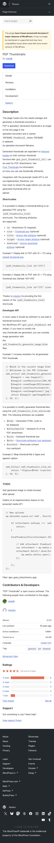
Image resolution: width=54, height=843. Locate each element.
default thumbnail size (13, 257)
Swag (32, 773)
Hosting (6, 746)
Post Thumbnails (11, 167)
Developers (8, 768)
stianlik (9, 58)
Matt (6, 786)
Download (9, 66)
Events (31, 763)
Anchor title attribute (26, 235)
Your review (8, 700)
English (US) (46, 643)
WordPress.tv (10, 773)
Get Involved (34, 759)
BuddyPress (10, 795)
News (5, 741)
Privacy (6, 750)
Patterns (32, 750)
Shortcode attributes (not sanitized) (33, 440)
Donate (33, 768)
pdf (39, 649)
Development (11, 96)
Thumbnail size (22, 231)
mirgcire (17, 296)
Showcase (33, 736)
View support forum (12, 720)
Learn (5, 759)
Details (8, 75)
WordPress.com (11, 781)
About (5, 736)
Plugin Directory (10, 12)
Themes (32, 741)
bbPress (8, 790)
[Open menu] (50, 4)
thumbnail (46, 649)
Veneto (12, 807)
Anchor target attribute (29, 239)
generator (32, 649)
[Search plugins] (30, 21)
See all (48, 700)
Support (9, 103)
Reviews (9, 82)
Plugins (31, 746)
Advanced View (10, 656)
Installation (10, 89)
